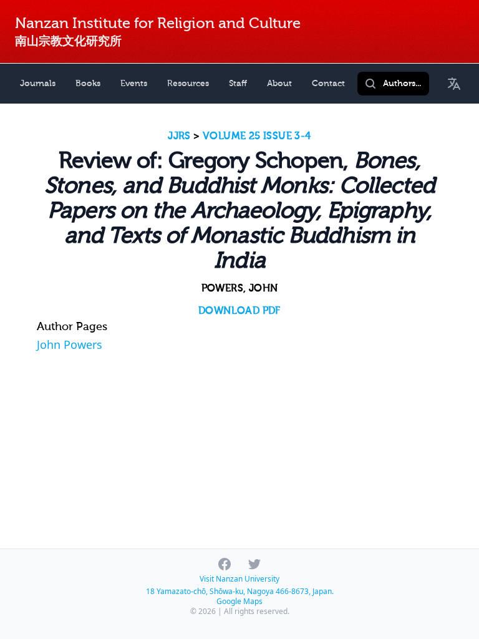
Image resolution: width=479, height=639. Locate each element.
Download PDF (239, 310)
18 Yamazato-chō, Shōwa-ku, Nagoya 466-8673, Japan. (240, 591)
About (279, 83)
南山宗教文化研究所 (68, 40)
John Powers (69, 344)
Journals (38, 83)
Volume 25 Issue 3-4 (257, 136)
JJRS (179, 136)
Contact (328, 83)
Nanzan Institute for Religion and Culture (158, 23)
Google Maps (239, 601)
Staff (238, 83)
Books (87, 83)
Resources (188, 83)
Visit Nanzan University (239, 578)
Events (133, 83)
